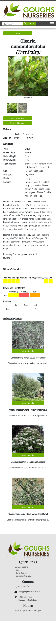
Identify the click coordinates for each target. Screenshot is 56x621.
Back (18, 33)
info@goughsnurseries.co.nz (29, 591)
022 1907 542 (24, 586)
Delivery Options (21, 566)
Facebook (18, 569)
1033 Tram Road (28, 598)
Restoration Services (23, 575)
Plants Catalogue (21, 572)
